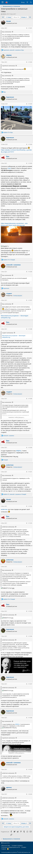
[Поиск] (31, 2)
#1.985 (30, 163)
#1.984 (30, 144)
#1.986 (30, 271)
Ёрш (7, 156)
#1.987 (30, 300)
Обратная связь (5, 845)
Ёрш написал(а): (6, 32)
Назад (9, 17)
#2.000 (30, 794)
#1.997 (30, 684)
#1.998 (30, 717)
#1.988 (30, 329)
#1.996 (30, 636)
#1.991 (30, 472)
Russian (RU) (6, 843)
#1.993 (30, 523)
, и (13, 50)
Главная (3, 849)
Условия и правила (17, 845)
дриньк (9, 787)
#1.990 (30, 447)
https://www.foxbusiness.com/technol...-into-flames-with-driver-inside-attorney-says (14, 224)
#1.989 (30, 398)
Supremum (10, 97)
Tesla (9, 168)
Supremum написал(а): (8, 65)
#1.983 (30, 104)
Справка (23, 847)
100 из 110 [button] (16, 17)
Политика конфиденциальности (10, 847)
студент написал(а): (7, 333)
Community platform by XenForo (15, 852)
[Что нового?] (27, 2)
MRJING (4, 14)
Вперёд (23, 17)
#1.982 (30, 62)
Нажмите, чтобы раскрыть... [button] (17, 417)
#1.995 (30, 611)
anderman (4, 509)
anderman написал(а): (8, 527)
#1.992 (30, 506)
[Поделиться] (27, 28)
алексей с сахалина (13, 265)
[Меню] (2, 2)
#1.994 (30, 566)
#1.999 (30, 769)
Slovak (8, 21)
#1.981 (30, 28)
